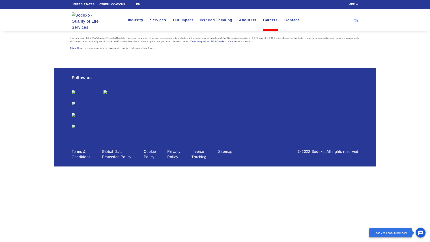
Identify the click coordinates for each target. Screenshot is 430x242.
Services (158, 20)
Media (353, 4)
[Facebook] (83, 93)
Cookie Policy (150, 154)
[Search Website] (356, 20)
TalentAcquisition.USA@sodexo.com (211, 41)
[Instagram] (83, 116)
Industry (135, 20)
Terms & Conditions (81, 154)
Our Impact (183, 20)
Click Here (76, 48)
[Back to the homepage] (88, 20)
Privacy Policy (173, 154)
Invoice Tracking (198, 154)
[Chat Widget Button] (421, 233)
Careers (270, 20)
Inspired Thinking (216, 20)
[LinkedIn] (82, 104)
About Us (247, 20)
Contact (291, 20)
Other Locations (112, 4)
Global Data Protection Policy (116, 154)
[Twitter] (112, 93)
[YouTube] (82, 127)
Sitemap (225, 151)
